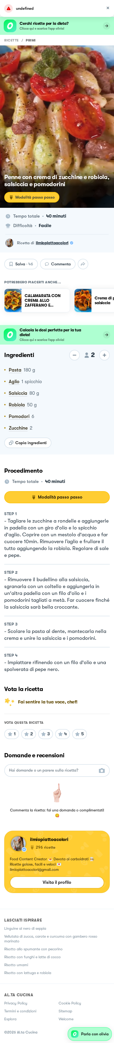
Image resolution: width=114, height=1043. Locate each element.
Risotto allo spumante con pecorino (33, 949)
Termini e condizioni (20, 1011)
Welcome (66, 1019)
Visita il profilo (57, 882)
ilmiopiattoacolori (52, 243)
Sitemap (65, 1011)
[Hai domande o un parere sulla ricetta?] (52, 770)
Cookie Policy (70, 1003)
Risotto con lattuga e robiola (27, 973)
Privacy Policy (15, 1003)
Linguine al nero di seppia (25, 928)
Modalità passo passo (35, 197)
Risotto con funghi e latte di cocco (32, 957)
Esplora (10, 1019)
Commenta (61, 264)
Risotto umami (16, 965)
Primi (31, 40)
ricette (11, 40)
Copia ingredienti (31, 442)
